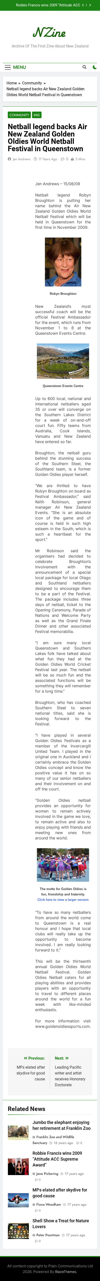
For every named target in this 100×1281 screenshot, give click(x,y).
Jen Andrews (22, 159)
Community (19, 115)
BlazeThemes (65, 1272)
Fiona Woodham (48, 1204)
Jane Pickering (47, 1173)
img (37, 115)
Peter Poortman (48, 1235)
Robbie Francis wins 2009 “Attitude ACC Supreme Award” (48, 5)
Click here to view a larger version (63, 900)
